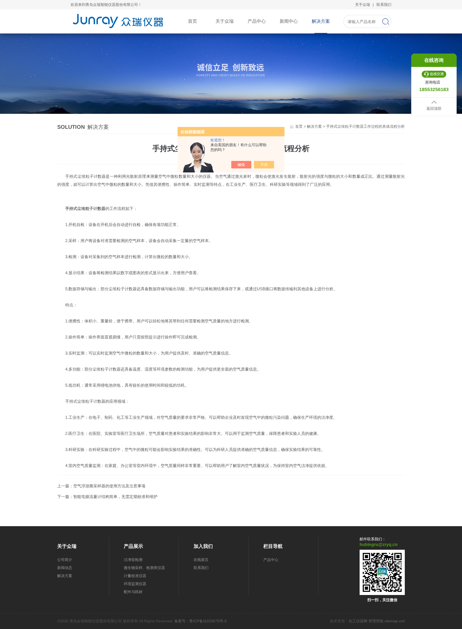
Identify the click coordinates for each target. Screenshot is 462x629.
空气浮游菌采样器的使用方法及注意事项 (109, 486)
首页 (192, 21)
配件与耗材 (133, 592)
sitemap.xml (394, 621)
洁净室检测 (133, 560)
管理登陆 (375, 621)
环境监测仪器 (135, 584)
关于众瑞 (362, 4)
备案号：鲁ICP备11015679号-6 (200, 621)
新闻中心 (289, 21)
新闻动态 (64, 568)
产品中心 (257, 21)
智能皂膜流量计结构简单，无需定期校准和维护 (115, 496)
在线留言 (201, 560)
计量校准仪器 (135, 576)
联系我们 (383, 4)
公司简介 (64, 560)
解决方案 (321, 21)
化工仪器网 (358, 621)
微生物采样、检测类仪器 (144, 568)
